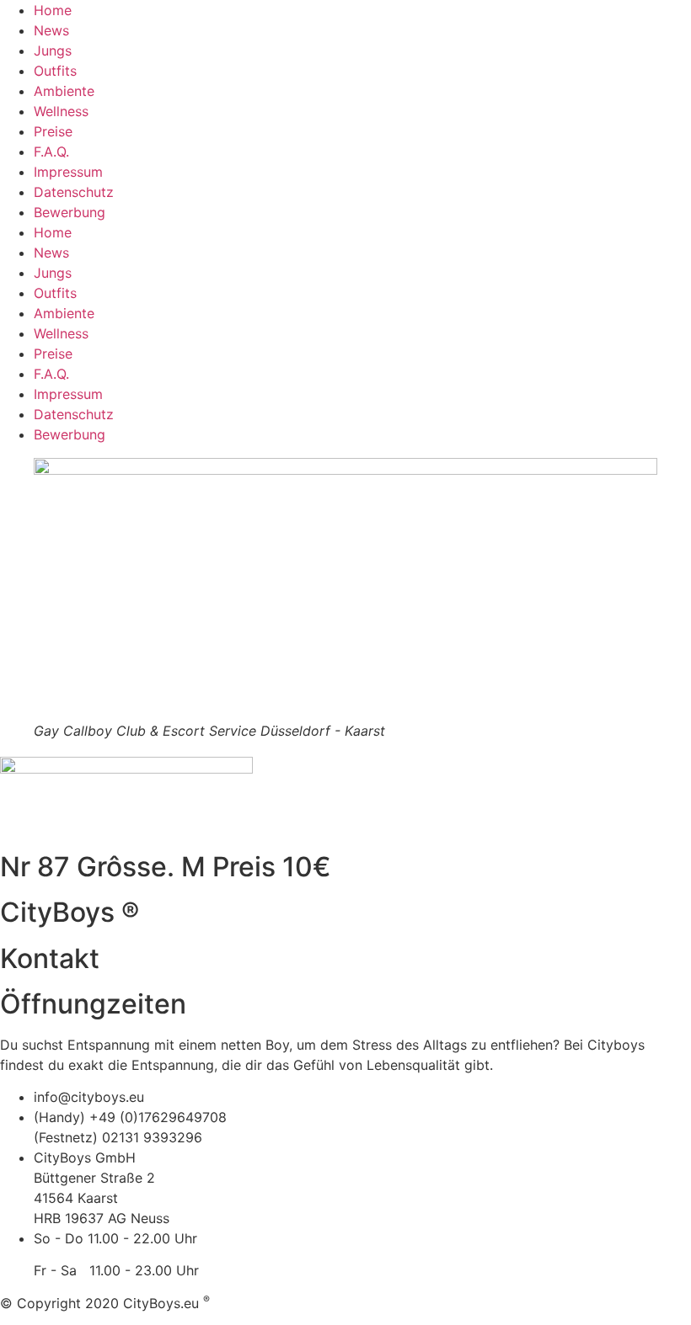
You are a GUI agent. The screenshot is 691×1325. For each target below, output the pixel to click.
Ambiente (64, 90)
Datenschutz (74, 192)
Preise (53, 131)
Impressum (68, 171)
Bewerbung (69, 212)
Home (53, 10)
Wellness (61, 111)
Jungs (53, 50)
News (51, 30)
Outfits (55, 70)
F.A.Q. (51, 151)
